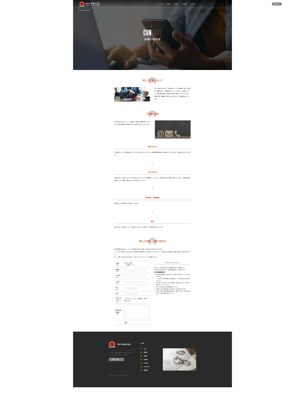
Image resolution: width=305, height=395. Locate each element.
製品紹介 (177, 4)
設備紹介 (169, 4)
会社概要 (185, 4)
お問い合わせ (147, 366)
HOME (145, 348)
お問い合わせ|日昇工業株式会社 (84, 10)
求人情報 (193, 4)
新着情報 (146, 370)
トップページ (161, 4)
